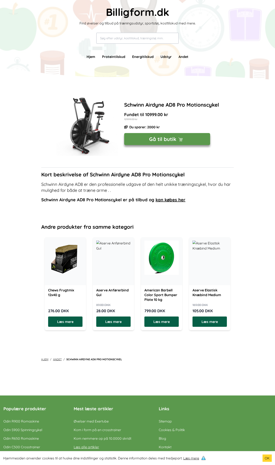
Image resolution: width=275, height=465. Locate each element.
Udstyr (166, 57)
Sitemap (165, 421)
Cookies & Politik (172, 430)
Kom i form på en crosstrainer (97, 430)
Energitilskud (143, 57)
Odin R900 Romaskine (21, 421)
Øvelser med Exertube (91, 421)
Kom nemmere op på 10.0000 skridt (102, 438)
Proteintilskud (113, 57)
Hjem (91, 57)
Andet (183, 57)
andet (57, 359)
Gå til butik (162, 139)
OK (267, 458)
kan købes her (170, 199)
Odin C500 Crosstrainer (21, 447)
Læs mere (191, 458)
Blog (162, 438)
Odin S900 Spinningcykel (22, 430)
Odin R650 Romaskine (21, 438)
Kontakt (165, 447)
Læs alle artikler (86, 447)
